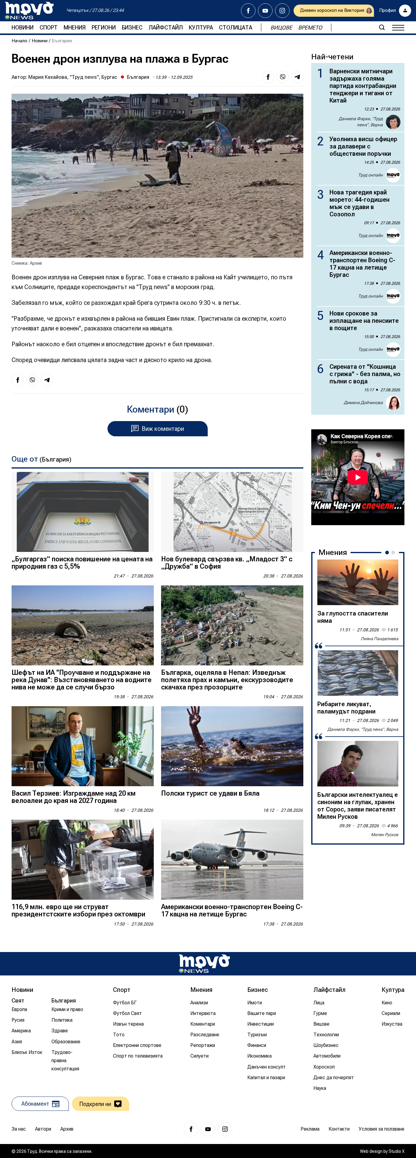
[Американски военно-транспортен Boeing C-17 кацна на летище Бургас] (232, 860)
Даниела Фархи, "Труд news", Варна (361, 121)
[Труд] (204, 963)
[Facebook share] (268, 77)
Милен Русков (384, 834)
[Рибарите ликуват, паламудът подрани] (357, 673)
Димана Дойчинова (363, 402)
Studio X (396, 1151)
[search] (382, 27)
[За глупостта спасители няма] (357, 582)
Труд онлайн (370, 175)
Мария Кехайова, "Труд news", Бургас (72, 77)
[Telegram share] (297, 77)
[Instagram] (282, 10)
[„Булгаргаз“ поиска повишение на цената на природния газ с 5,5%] (83, 512)
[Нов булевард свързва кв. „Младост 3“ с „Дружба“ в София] (232, 512)
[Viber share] (283, 77)
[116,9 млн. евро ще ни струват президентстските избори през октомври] (83, 860)
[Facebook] (248, 10)
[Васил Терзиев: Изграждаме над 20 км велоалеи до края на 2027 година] (83, 746)
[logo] (29, 10)
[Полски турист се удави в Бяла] (232, 746)
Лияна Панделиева (379, 638)
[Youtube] (265, 10)
